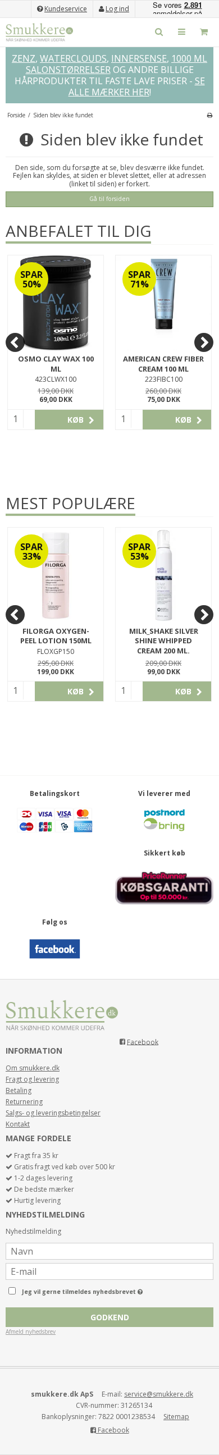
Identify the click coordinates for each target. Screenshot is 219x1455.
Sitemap (176, 1416)
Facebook (142, 1041)
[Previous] (15, 342)
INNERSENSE (139, 58)
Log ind (117, 8)
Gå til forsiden (109, 199)
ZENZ (23, 58)
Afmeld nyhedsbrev (31, 1331)
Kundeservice (65, 8)
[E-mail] (109, 1270)
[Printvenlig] (209, 115)
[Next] (203, 342)
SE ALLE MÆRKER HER (137, 86)
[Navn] (109, 1250)
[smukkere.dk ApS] (39, 32)
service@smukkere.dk (158, 1394)
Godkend (109, 1317)
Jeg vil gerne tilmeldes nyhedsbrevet (99, 1289)
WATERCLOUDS (73, 58)
